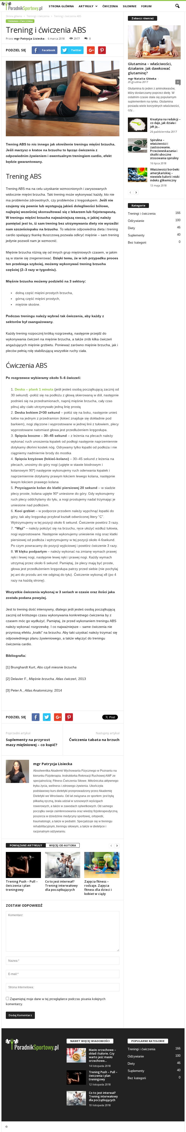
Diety (131, 228)
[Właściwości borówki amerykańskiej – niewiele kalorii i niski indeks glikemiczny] (137, 175)
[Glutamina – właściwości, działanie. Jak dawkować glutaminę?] (154, 42)
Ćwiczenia (110, 6)
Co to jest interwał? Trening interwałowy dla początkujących (61, 885)
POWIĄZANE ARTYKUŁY (26, 845)
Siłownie (129, 6)
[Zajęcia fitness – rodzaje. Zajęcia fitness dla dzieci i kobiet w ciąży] (101, 865)
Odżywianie (136, 221)
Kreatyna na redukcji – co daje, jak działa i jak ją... (165, 123)
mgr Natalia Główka (142, 78)
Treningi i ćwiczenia (38, 16)
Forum (146, 6)
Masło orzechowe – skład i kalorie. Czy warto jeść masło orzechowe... (102, 1055)
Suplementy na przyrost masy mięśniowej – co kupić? (31, 742)
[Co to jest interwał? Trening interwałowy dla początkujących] (62, 865)
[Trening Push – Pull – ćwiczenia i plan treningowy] (23, 865)
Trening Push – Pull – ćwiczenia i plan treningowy (22, 885)
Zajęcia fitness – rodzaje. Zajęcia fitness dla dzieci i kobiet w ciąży (98, 887)
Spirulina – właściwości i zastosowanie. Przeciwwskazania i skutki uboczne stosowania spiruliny (164, 149)
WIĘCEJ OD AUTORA (62, 845)
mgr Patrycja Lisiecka (29, 38)
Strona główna (61, 6)
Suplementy (136, 235)
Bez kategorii (137, 242)
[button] (177, 6)
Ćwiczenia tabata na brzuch (94, 739)
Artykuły (86, 6)
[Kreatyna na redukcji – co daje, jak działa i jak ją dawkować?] (137, 124)
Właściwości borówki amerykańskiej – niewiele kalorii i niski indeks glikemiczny (164, 174)
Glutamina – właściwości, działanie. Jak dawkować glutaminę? (150, 68)
